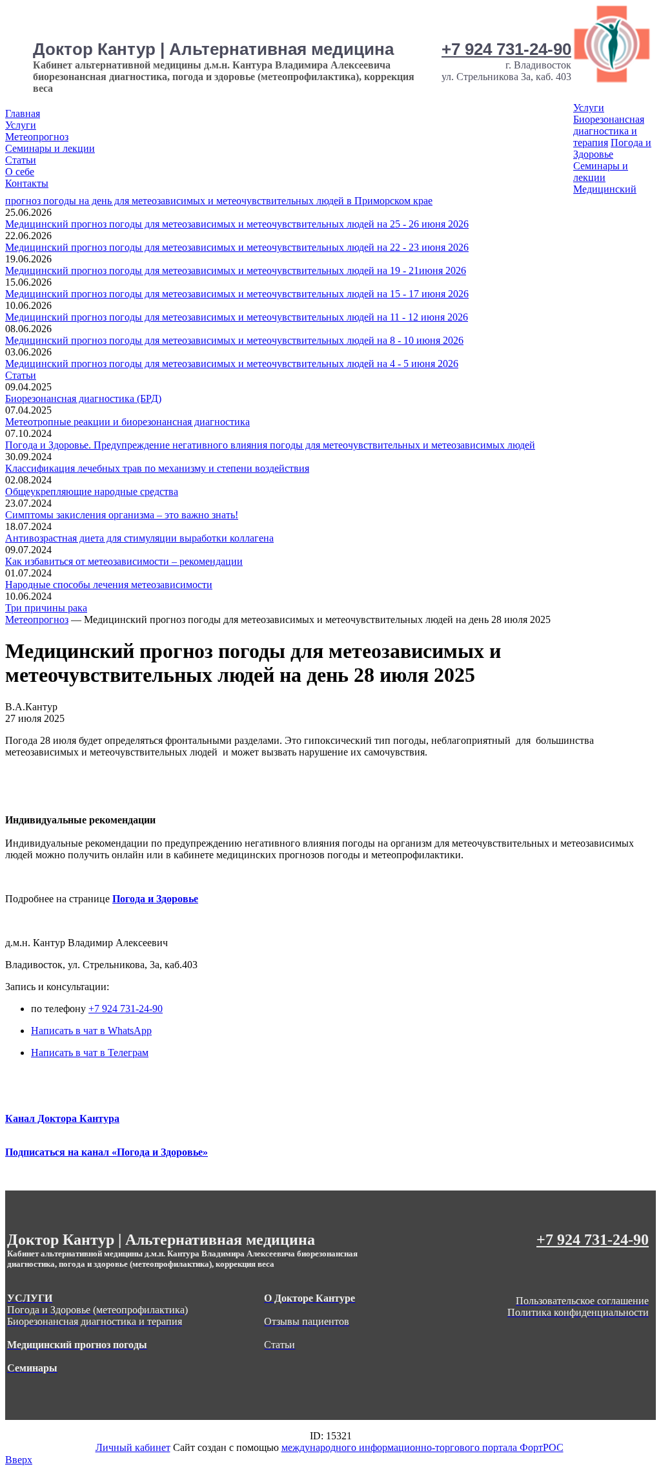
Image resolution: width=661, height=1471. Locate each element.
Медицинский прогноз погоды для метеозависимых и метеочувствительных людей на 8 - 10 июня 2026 (234, 340)
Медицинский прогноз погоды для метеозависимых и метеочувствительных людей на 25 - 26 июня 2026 (237, 223)
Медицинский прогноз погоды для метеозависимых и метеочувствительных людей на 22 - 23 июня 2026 (237, 247)
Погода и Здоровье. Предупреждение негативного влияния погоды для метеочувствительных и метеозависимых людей (270, 444)
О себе (19, 171)
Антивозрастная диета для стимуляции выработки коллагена (139, 538)
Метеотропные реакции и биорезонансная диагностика (127, 421)
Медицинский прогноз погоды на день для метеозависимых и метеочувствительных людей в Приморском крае (320, 195)
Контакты (26, 183)
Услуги (20, 125)
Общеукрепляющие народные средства (91, 491)
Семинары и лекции (50, 148)
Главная (22, 113)
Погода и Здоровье (612, 148)
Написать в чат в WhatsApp (91, 1030)
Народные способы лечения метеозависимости (108, 584)
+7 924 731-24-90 (506, 49)
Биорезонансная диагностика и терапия (608, 131)
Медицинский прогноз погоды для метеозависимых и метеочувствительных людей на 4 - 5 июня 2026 (231, 363)
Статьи (20, 159)
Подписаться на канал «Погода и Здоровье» (106, 1152)
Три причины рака (46, 607)
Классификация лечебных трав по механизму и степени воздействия (157, 468)
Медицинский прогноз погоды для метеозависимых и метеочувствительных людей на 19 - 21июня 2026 (235, 270)
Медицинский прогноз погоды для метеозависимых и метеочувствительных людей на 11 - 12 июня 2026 (236, 317)
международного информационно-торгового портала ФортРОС (422, 1447)
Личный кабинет (133, 1447)
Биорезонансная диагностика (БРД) (83, 398)
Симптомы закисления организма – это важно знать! (121, 514)
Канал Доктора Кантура (62, 1118)
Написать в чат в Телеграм (89, 1052)
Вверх (18, 1459)
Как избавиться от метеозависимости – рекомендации (124, 561)
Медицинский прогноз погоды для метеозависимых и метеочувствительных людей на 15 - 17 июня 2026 (237, 293)
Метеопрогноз (36, 136)
